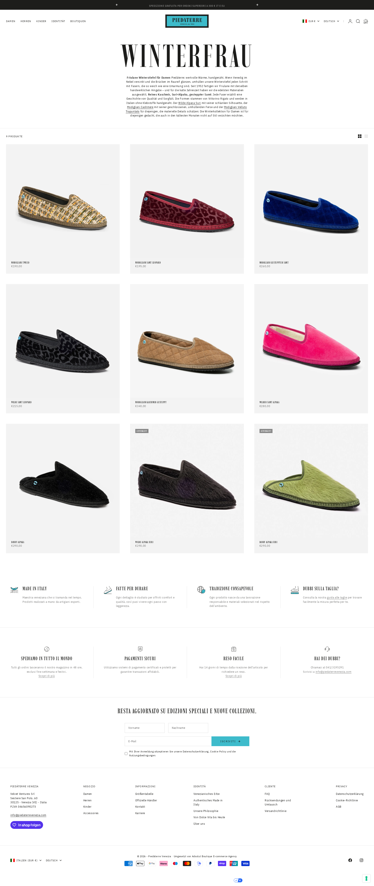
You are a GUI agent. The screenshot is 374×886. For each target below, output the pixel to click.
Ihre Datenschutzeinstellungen (205, 880)
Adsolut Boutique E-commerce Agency (214, 856)
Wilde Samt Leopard (21, 402)
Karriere (140, 813)
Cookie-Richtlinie (347, 800)
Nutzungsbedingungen (142, 755)
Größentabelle (144, 794)
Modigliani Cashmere (140, 107)
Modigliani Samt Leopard (148, 262)
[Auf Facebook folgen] (350, 860)
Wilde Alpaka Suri (144, 542)
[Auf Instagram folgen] (361, 860)
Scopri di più (47, 676)
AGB (339, 806)
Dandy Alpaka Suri (268, 542)
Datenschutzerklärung (196, 751)
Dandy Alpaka (17, 542)
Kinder (41, 21)
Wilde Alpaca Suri (189, 103)
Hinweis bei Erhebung (152, 880)
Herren (26, 21)
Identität (58, 21)
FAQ (267, 794)
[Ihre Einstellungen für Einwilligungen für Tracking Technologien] (366, 878)
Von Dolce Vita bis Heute (209, 817)
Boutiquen (78, 21)
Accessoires (91, 813)
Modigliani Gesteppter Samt (274, 262)
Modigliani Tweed (20, 262)
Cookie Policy (218, 751)
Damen (10, 21)
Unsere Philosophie (205, 811)
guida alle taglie (337, 597)
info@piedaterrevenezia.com (333, 672)
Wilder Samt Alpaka (269, 402)
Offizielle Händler (146, 800)
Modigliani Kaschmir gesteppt (150, 402)
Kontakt (140, 806)
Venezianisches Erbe (206, 794)
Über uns (199, 824)
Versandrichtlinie (275, 811)
